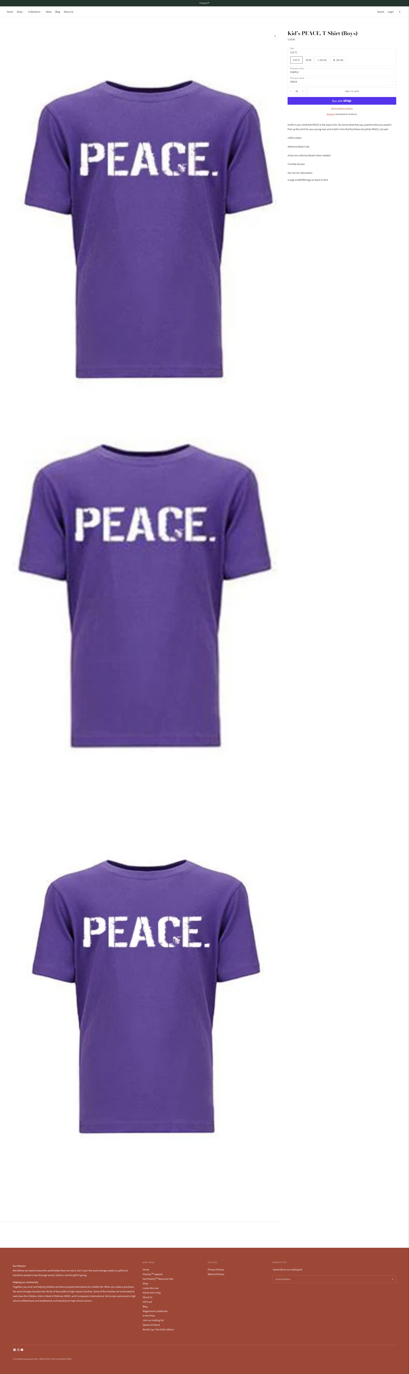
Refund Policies (216, 1274)
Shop (19, 11)
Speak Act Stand (151, 1325)
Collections (34, 11)
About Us (68, 11)
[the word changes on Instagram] (18, 1350)
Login (391, 11)
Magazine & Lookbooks (155, 1311)
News (49, 11)
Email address (282, 1275)
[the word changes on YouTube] (22, 1350)
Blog (57, 11)
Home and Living (152, 1292)
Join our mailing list (153, 1320)
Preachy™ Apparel (152, 1274)
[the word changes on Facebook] (14, 1350)
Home (10, 11)
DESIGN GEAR (65, 1359)
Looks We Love (151, 1288)
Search (380, 11)
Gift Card (147, 1302)
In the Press (149, 1315)
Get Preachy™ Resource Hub (158, 1279)
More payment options (342, 108)
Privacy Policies (216, 1269)
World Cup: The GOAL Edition (158, 1329)
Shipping (331, 114)
